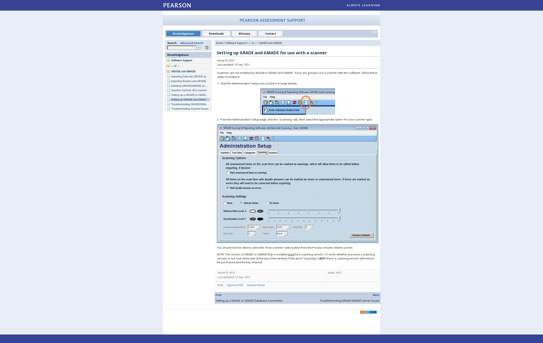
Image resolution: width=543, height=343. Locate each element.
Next (376, 295)
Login (375, 31)
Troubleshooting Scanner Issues (190, 108)
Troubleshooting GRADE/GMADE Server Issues (198, 104)
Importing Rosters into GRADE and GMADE (196, 81)
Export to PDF (235, 285)
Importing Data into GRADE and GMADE (194, 76)
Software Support (181, 60)
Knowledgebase (178, 54)
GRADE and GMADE (183, 71)
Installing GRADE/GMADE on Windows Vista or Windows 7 (205, 85)
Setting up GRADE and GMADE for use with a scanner (202, 99)
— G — (175, 65)
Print (220, 285)
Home (219, 43)
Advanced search (191, 43)
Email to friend (256, 285)
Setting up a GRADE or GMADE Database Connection (202, 95)
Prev (219, 295)
